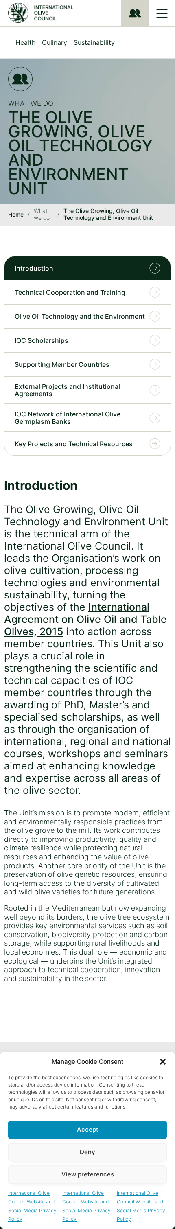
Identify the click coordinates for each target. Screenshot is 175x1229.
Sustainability (94, 42)
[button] (163, 1062)
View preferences (87, 1174)
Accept (87, 1129)
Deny (87, 1152)
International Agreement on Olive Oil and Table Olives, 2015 (85, 619)
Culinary (54, 42)
